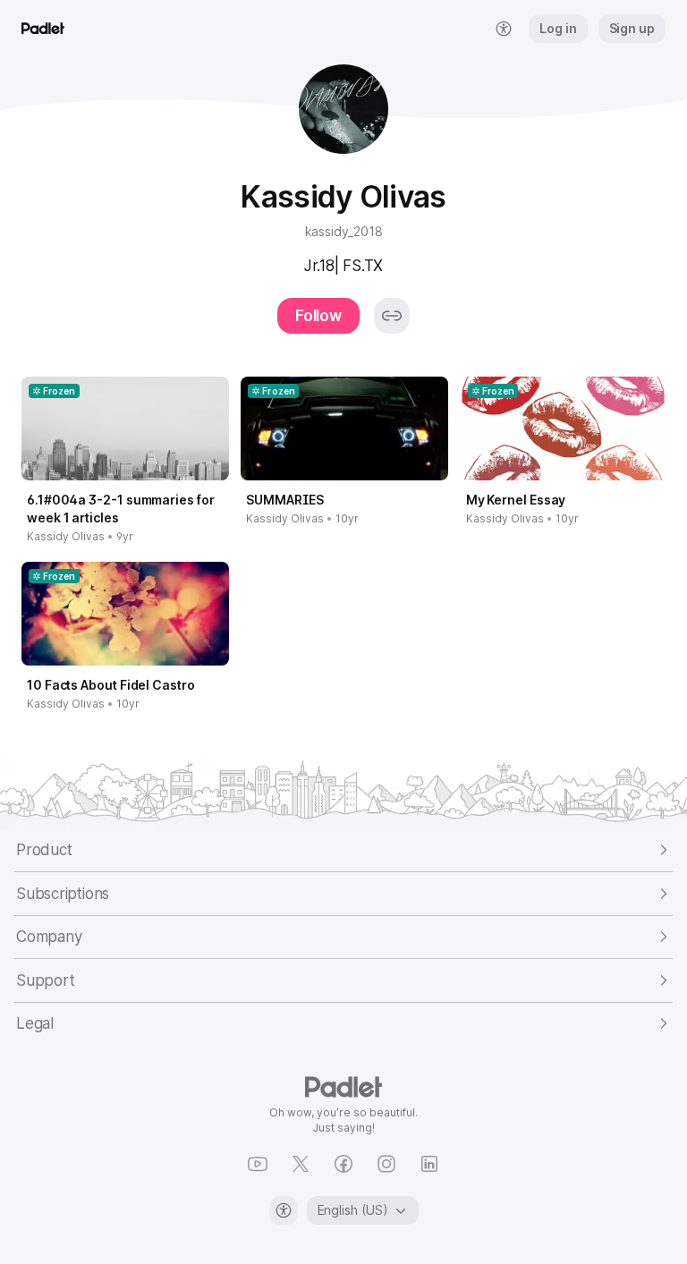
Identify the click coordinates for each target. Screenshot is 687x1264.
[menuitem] (503, 28)
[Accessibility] (283, 1210)
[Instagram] (386, 1164)
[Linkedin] (429, 1164)
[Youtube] (257, 1164)
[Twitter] (300, 1164)
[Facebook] (343, 1164)
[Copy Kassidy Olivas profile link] (392, 316)
